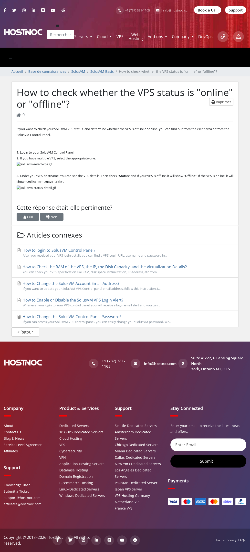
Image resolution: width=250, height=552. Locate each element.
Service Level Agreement (24, 444)
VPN (62, 457)
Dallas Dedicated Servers (135, 457)
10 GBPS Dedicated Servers (81, 432)
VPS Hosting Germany (132, 495)
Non (53, 217)
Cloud (103, 37)
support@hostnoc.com (22, 497)
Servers (81, 37)
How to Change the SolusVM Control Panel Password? (96, 319)
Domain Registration (76, 476)
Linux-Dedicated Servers (79, 489)
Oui (29, 217)
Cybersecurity (70, 451)
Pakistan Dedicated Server (136, 482)
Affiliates (11, 451)
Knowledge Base (17, 485)
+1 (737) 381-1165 (137, 10)
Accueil (17, 71)
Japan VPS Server (128, 489)
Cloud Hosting (70, 438)
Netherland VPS (127, 502)
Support (236, 10)
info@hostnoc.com (176, 10)
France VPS (124, 508)
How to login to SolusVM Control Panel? (94, 253)
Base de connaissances (47, 71)
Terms (220, 540)
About (8, 425)
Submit (207, 461)
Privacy (231, 540)
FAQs (241, 540)
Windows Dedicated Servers (82, 495)
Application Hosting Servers (81, 463)
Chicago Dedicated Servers (136, 444)
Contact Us (12, 432)
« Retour (25, 332)
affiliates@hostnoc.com (23, 504)
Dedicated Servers (74, 425)
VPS (120, 37)
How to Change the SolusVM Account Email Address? (91, 286)
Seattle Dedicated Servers (136, 425)
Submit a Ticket (16, 491)
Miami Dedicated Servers (135, 451)
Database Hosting (73, 470)
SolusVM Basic (102, 71)
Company (181, 37)
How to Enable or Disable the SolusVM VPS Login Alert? (90, 302)
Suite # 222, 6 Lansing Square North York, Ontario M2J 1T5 (217, 363)
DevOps (205, 37)
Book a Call (208, 10)
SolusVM (78, 71)
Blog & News (14, 438)
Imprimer (223, 102)
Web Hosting (135, 37)
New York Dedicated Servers (138, 463)
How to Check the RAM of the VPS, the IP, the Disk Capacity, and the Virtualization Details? (104, 269)
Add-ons (156, 37)
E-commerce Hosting (76, 482)
